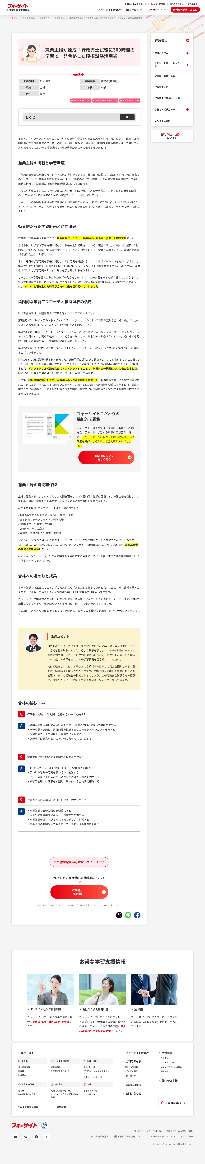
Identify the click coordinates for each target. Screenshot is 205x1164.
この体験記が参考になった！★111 (79, 862)
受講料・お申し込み (165, 76)
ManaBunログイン (135, 4)
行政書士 (161, 40)
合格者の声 (45, 17)
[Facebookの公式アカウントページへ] (36, 1137)
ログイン (172, 138)
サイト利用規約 (154, 1130)
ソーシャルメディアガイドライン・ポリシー (170, 1136)
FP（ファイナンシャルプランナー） (97, 1072)
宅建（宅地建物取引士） (61, 1090)
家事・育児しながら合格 (106, 100)
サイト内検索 (159, 4)
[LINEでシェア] (128, 915)
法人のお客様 (175, 4)
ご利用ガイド (155, 9)
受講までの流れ (131, 1066)
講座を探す (132, 9)
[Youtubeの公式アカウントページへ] (15, 1137)
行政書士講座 (29, 17)
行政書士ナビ (161, 87)
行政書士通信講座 (77, 892)
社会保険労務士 (25, 1067)
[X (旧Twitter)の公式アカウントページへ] (46, 1137)
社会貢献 (164, 1058)
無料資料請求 (133, 1084)
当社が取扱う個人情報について (128, 1136)
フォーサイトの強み (109, 10)
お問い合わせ (130, 1075)
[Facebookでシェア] (137, 915)
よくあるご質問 (162, 120)
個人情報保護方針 (100, 1136)
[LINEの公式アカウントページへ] (26, 1137)
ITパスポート (89, 1094)
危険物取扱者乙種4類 (60, 1071)
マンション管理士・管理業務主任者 (64, 1095)
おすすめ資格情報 (29, 1107)
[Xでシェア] (119, 915)
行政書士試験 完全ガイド (167, 98)
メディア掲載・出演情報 (171, 1067)
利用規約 (138, 1130)
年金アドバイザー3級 (93, 1077)
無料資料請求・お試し (185, 9)
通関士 (21, 1090)
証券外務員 (56, 1067)
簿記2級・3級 (90, 1067)
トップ (15, 17)
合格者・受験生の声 (165, 109)
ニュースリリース (168, 1062)
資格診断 (61, 1107)
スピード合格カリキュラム (167, 65)
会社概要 (192, 4)
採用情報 (164, 1071)
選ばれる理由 (161, 53)
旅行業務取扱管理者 (27, 1094)
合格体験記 (59, 17)
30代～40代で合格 (131, 100)
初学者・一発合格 (81, 100)
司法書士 (22, 1074)
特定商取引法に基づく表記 (179, 1130)
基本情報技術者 (90, 1090)
